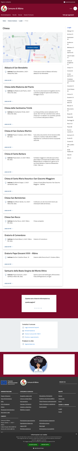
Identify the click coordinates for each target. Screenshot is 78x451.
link (54, 441)
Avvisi (60, 401)
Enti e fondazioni (5, 404)
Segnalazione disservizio (26, 423)
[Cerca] (75, 8)
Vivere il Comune (12, 21)
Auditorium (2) (70, 43)
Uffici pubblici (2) (70, 145)
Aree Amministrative (6, 399)
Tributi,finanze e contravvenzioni (47, 401)
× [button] (76, 434)
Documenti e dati (5, 412)
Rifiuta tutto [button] (45, 444)
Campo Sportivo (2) (70, 51)
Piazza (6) (69, 127)
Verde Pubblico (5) (70, 150)
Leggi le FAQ (23, 426)
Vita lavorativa (24, 401)
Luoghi (21, 21)
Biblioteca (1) (70, 47)
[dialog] (39, 441)
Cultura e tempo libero (26, 399)
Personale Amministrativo (7, 410)
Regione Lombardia (6, 2)
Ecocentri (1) (70, 97)
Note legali (42, 426)
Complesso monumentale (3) (70, 81)
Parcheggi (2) (70, 120)
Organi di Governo (5, 396)
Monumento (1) (70, 110)
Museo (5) (69, 114)
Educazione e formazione (45, 396)
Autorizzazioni (43, 407)
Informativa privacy (44, 423)
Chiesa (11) (70, 68)
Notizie (60, 396)
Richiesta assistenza (25, 429)
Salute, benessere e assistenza (47, 404)
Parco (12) (69, 123)
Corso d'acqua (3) (70, 90)
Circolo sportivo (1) (70, 75)
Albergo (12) (70, 31)
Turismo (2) (70, 141)
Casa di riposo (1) (70, 56)
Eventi (60, 412)
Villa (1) (69, 158)
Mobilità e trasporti (25, 410)
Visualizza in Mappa (32, 47)
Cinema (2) (70, 71)
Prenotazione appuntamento (27, 421)
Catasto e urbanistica (25, 407)
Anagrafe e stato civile (26, 396)
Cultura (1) (70, 94)
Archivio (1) (70, 34)
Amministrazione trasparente (47, 421)
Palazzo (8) (70, 117)
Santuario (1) (70, 135)
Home (4, 21)
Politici (2, 407)
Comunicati (61, 399)
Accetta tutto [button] (33, 444)
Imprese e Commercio (25, 404)
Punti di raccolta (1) (70, 131)
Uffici (2, 401)
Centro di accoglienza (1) (70, 62)
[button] (39, 448)
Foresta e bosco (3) (69, 101)
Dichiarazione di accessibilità (46, 429)
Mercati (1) (70, 106)
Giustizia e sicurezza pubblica (46, 399)
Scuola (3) (69, 138)
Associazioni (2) (70, 38)
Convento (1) (70, 86)
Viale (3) (69, 155)
